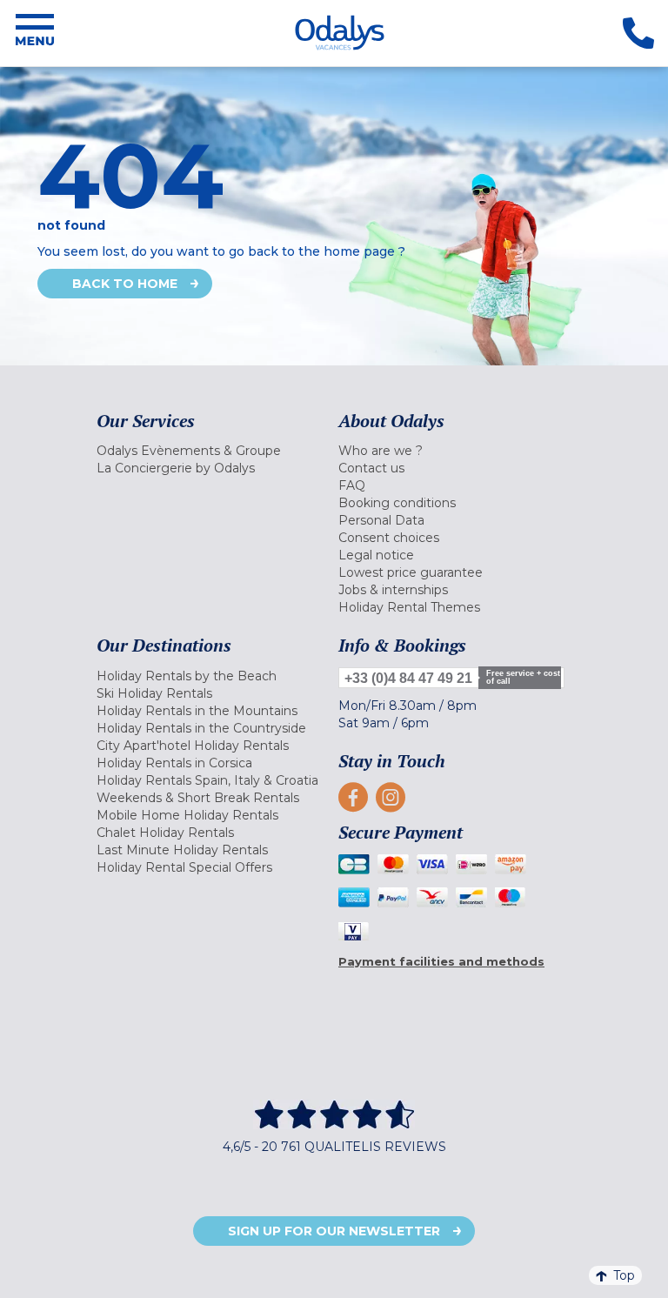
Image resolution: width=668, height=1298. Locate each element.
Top (624, 1275)
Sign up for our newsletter (334, 1231)
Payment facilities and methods (441, 961)
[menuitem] (213, 450)
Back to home (124, 283)
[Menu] (35, 33)
